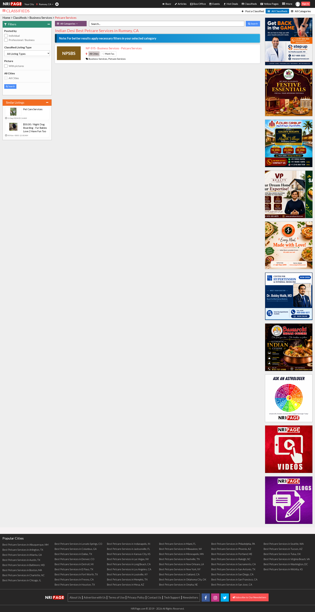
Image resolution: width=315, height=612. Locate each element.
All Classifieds (279, 11)
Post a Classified (254, 11)
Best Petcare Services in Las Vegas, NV (128, 559)
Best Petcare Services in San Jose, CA (231, 584)
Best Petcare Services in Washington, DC (286, 564)
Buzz (168, 3)
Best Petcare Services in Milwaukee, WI (180, 548)
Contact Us (154, 597)
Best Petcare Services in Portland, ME (231, 553)
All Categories (302, 11)
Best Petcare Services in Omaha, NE (178, 584)
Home (6, 17)
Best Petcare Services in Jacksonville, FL (128, 548)
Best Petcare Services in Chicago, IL (21, 580)
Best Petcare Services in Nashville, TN (179, 559)
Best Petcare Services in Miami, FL (177, 543)
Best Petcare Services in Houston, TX (75, 584)
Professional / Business (22, 39)
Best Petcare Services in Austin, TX (21, 559)
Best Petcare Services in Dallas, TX (73, 553)
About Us (75, 597)
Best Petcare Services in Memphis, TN (127, 579)
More (288, 3)
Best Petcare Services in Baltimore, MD (23, 564)
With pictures (16, 65)
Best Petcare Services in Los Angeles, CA (129, 569)
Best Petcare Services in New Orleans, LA (181, 564)
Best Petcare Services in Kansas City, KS (128, 553)
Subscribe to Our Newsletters (250, 597)
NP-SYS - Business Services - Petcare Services (114, 48)
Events (216, 3)
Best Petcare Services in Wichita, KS (283, 569)
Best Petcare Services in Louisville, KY (127, 574)
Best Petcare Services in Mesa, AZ (125, 584)
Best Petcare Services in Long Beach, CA (129, 564)
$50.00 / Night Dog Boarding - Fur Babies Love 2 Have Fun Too (35, 128)
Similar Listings (15, 102)
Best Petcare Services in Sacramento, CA (233, 564)
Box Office (199, 3)
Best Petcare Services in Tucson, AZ (283, 548)
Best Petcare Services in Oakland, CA (179, 574)
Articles (182, 3)
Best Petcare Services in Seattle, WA (284, 543)
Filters (11, 24)
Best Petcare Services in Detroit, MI (74, 564)
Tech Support (172, 597)
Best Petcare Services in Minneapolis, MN (181, 553)
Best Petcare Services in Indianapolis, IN (128, 543)
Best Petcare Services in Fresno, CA (74, 579)
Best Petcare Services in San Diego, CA (232, 574)
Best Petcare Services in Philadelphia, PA (233, 543)
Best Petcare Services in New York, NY (179, 569)
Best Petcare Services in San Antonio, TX (233, 569)
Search (11, 86)
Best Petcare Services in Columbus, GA (76, 548)
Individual (14, 35)
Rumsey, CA (45, 4)
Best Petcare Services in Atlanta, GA (22, 554)
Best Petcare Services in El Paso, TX (74, 569)
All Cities (14, 78)
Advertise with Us (95, 597)
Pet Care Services (32, 109)
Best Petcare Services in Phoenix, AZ (231, 548)
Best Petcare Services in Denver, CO (74, 559)
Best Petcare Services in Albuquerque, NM (25, 544)
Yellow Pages (271, 3)
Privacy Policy (136, 597)
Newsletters (190, 597)
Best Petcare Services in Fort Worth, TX (76, 574)
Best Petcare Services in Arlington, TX (22, 549)
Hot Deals (232, 3)
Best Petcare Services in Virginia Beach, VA (287, 559)
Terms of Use (116, 597)
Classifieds (250, 3)
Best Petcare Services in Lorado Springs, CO (78, 543)
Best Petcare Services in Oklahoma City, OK (182, 579)
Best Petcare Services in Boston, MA (22, 570)
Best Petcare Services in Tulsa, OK (282, 553)
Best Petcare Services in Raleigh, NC (231, 559)
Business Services (40, 17)
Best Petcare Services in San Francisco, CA (234, 579)
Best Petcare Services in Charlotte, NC (23, 575)
